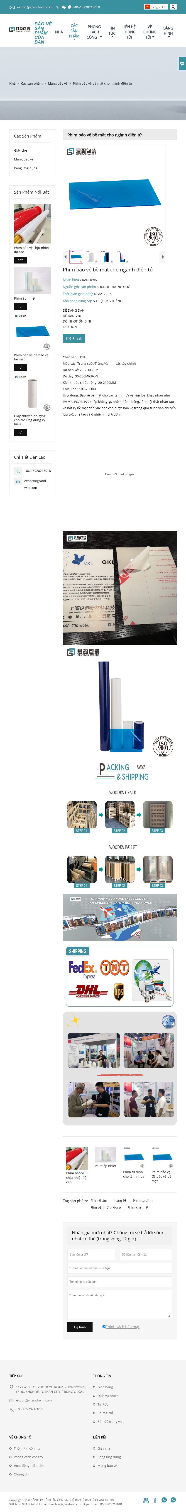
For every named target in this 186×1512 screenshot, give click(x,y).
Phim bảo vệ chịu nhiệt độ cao (31, 250)
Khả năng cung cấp (78, 300)
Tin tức (103, 1404)
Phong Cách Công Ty (94, 32)
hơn (20, 260)
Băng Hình (168, 31)
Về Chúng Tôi (150, 32)
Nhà (59, 32)
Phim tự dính (143, 1200)
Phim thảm (99, 1200)
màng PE (120, 1200)
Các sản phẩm (32, 83)
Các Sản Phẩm (74, 31)
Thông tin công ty (27, 1448)
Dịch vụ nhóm (108, 1396)
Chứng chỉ (105, 1413)
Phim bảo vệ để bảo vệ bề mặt (31, 357)
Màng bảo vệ (58, 83)
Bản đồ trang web (111, 1421)
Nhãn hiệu (71, 279)
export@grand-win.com (35, 7)
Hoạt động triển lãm (29, 1465)
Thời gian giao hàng (78, 293)
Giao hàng (105, 1387)
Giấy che (20, 150)
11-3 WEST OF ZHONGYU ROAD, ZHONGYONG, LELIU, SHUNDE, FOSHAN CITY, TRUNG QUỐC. (51, 1389)
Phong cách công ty (28, 1457)
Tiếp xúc (16, 1376)
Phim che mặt (137, 1207)
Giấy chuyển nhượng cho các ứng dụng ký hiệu (30, 420)
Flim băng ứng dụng (106, 1207)
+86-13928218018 (86, 7)
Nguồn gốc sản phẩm (80, 286)
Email (74, 338)
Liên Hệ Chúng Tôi (129, 32)
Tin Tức (111, 31)
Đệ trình (80, 1327)
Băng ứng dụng (25, 168)
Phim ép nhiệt (24, 298)
